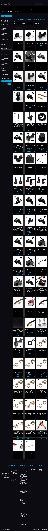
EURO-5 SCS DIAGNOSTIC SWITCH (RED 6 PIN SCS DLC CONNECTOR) (18, 454)
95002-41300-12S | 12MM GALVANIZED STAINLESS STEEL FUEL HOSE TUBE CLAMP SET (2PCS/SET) (18, 413)
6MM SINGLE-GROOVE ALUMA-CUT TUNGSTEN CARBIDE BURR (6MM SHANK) (18, 331)
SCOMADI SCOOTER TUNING (4, 75)
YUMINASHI (31, 468)
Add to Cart (17, 69)
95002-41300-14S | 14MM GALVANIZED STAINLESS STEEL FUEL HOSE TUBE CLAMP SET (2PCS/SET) (42, 413)
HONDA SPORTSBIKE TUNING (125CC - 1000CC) (5, 29)
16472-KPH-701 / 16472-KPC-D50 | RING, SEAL (41, 125)
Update (9, 84)
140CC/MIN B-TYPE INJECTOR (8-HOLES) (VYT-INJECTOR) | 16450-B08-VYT (18, 105)
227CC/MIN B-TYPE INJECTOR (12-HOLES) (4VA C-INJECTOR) (18, 230)
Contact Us (22, 9)
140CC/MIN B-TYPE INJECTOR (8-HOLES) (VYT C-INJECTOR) (42, 85)
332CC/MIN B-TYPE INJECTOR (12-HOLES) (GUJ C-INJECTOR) (30, 291)
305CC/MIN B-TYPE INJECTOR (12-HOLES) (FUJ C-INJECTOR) (18, 271)
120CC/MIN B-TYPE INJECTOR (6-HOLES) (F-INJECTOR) (42, 44)
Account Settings (41, 472)
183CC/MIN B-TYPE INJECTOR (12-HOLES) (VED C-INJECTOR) (18, 210)
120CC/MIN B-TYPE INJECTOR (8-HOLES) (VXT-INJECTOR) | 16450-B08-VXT (30, 65)
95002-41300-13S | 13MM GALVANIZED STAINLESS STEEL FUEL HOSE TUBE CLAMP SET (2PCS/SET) (30, 413)
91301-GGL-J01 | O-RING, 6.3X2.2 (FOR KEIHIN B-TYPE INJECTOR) (29, 351)
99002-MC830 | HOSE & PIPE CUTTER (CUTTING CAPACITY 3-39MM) (42, 433)
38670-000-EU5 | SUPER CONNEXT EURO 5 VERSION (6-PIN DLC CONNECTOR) (42, 290)
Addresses (40, 469)
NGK (30, 472)
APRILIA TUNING (4, 48)
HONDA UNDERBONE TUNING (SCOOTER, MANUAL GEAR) (4, 21)
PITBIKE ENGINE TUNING (5, 78)
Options (17, 315)
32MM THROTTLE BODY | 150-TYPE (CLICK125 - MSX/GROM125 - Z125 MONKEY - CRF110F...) (18, 290)
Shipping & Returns (32, 9)
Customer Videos (38, 9)
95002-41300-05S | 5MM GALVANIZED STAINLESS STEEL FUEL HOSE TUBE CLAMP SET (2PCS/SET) (42, 351)
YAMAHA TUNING (4, 44)
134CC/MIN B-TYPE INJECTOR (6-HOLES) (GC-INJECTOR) (18, 85)
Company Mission (4, 11)
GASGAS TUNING (4, 36)
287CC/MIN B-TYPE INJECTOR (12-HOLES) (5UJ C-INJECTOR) (30, 251)
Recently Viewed (41, 471)
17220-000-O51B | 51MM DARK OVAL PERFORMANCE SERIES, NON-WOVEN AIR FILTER (18, 167)
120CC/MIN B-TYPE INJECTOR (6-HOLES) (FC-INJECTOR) (18, 65)
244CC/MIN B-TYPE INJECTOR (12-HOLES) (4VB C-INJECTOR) (42, 230)
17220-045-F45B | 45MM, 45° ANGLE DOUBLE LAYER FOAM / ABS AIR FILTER (30, 167)
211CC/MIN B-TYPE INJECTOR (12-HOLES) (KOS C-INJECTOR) (42, 210)
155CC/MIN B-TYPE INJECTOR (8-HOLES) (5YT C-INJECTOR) (30, 105)
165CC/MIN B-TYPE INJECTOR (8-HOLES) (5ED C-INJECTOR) (18, 147)
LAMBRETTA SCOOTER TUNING (5, 59)
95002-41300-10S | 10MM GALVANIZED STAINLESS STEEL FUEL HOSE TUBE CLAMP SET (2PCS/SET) (30, 392)
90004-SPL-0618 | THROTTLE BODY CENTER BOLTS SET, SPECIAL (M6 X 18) (41, 331)
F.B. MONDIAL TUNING (23, 500)
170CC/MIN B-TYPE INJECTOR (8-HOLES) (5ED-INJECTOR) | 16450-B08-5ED (30, 146)
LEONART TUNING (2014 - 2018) (5, 61)
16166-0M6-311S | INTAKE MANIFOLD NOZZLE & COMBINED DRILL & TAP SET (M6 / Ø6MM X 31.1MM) (41, 105)
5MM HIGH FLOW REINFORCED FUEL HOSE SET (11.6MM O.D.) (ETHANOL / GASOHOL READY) (18, 311)
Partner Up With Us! (14, 469)
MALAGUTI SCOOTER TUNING (4, 64)
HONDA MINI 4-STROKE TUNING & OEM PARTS (5, 24)
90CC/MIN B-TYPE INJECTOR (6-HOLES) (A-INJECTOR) (18, 351)
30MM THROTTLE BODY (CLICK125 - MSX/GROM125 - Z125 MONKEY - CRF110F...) (30, 270)
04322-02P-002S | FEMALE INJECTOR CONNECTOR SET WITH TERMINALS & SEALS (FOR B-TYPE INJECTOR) (18, 44)
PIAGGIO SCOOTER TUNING (4, 68)
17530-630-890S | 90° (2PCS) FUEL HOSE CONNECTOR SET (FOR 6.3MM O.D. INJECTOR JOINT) (30, 189)
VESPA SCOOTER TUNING (5, 76)
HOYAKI (31, 471)
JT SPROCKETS (32, 470)
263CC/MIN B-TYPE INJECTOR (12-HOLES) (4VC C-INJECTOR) (18, 251)
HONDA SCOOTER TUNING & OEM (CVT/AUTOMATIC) (5, 18)
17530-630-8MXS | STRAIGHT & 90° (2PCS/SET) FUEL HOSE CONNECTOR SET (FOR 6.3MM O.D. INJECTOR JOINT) (42, 189)
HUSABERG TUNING (4, 37)
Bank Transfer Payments (15, 9)
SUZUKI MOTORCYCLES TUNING (5, 46)
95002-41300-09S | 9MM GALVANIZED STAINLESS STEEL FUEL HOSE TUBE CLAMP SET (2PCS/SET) (18, 392)
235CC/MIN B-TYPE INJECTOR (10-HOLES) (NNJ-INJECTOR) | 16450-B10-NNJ (30, 229)
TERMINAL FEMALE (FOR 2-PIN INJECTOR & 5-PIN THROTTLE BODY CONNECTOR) (30, 454)
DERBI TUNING (3, 50)
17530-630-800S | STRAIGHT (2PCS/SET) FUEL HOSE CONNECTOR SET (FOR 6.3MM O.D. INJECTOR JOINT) (18, 189)
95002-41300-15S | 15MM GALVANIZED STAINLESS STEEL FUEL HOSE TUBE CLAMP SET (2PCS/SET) (18, 433)
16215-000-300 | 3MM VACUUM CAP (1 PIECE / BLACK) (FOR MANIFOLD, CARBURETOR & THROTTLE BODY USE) (18, 125)
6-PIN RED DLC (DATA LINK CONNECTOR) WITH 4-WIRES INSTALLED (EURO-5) (30, 311)
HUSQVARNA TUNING (4, 39)
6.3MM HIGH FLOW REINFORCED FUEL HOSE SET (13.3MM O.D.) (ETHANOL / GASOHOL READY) (41, 311)
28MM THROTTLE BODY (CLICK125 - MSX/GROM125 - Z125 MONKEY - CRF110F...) (41, 250)
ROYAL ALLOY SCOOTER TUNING (5, 72)
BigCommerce (18, 529)
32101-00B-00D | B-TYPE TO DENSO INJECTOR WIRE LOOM (42, 270)
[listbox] (18, 28)
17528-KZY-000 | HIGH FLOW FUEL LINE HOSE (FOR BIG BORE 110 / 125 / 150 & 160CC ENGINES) (42, 167)
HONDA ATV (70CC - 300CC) (4, 34)
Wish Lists (40, 470)
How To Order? (13, 472)
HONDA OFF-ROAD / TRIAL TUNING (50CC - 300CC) (5, 31)
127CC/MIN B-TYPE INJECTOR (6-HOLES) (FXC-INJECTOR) (42, 65)
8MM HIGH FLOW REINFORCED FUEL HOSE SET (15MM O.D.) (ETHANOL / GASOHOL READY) (30, 330)
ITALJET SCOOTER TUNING (4, 56)
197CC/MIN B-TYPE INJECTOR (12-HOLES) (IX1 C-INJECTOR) (30, 210)
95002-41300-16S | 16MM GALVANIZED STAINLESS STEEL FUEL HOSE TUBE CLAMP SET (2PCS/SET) (30, 433)
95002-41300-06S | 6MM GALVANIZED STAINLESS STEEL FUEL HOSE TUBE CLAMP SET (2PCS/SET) (18, 372)
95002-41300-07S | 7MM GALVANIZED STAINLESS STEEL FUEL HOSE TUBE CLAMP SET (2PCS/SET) (30, 372)
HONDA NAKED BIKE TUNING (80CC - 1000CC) (5, 26)
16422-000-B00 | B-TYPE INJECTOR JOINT (30, 125)
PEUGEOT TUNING (23, 513)
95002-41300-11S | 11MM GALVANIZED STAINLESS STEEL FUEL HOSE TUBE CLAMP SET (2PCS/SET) (42, 392)
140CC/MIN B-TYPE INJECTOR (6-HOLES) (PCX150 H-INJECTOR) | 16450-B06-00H (30, 85)
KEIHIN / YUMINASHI (33, 469)
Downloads (26, 9)
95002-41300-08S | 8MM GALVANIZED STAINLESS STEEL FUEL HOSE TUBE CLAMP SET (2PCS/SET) (42, 372)
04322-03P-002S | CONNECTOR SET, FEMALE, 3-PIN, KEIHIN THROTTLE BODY (30, 44)
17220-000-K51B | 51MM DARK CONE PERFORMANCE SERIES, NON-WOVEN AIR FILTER (42, 146)
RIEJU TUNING (3, 70)
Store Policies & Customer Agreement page (14, 11)
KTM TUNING (3, 42)
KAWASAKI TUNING (4, 41)
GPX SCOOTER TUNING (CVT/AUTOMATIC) (5, 54)
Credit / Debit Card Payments (5, 9)
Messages (40, 468)
